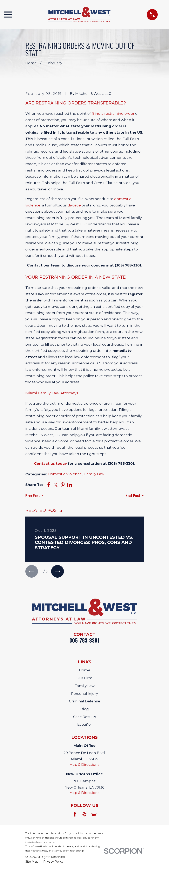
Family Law (94, 474)
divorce (74, 205)
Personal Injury (84, 694)
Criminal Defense (84, 701)
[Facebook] (75, 814)
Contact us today (50, 463)
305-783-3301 (84, 640)
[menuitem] (31, 862)
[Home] (79, 14)
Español (84, 724)
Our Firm (84, 678)
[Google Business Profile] (94, 814)
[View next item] (57, 571)
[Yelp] (84, 814)
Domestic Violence (65, 474)
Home (84, 670)
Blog (84, 709)
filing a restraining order (113, 113)
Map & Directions (84, 764)
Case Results (84, 717)
